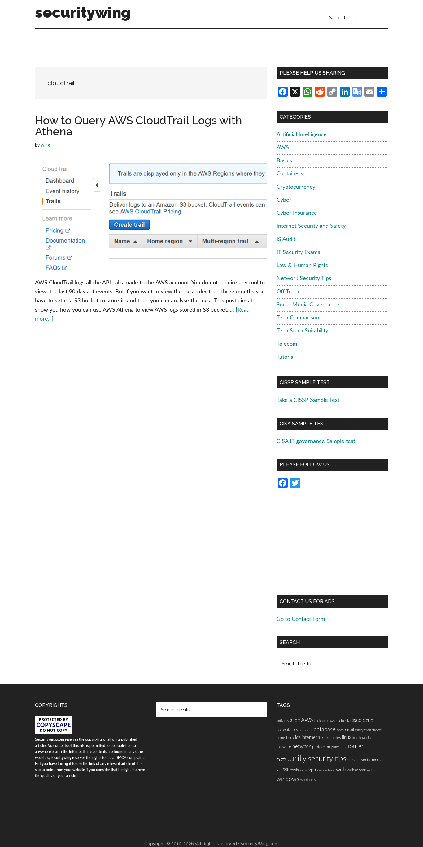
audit (295, 720)
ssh (279, 770)
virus (303, 770)
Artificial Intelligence (302, 135)
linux (346, 737)
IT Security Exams (298, 252)
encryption (363, 730)
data (308, 730)
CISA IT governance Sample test (316, 441)
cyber (299, 730)
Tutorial (286, 357)
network (301, 746)
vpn (312, 770)
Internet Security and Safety (311, 226)
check (344, 720)
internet (309, 737)
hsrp (290, 737)
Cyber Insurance (297, 213)
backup (319, 720)
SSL (286, 770)
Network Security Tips (304, 278)
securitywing (83, 12)
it (319, 737)
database (324, 729)
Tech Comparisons (299, 318)
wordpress (308, 780)
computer (285, 730)
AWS (283, 148)
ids (297, 737)
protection (321, 747)
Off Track (288, 292)
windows (288, 779)
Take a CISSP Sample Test (308, 400)
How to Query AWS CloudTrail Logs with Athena (138, 126)
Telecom (287, 344)
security (292, 758)
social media (371, 760)
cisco (355, 720)
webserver (356, 770)
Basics (284, 161)
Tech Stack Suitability (302, 331)
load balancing (362, 737)
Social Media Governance (308, 305)
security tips (327, 759)
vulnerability (326, 770)
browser (332, 720)
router (356, 746)
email (349, 730)
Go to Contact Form (301, 619)
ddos (340, 730)
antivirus (283, 720)
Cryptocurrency (296, 187)
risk (343, 747)
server (353, 759)
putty (335, 747)
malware (284, 747)
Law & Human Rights (302, 265)
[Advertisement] (151, 50)
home (281, 737)
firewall (377, 730)
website (372, 770)
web (341, 769)
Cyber (284, 200)
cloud (368, 720)
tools (294, 770)
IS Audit (286, 239)
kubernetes (331, 737)
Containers (290, 174)
